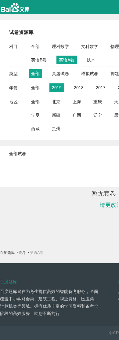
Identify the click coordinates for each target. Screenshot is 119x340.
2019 (57, 87)
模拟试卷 (89, 73)
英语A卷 (66, 59)
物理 (114, 46)
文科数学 (89, 46)
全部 (35, 46)
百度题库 (7, 252)
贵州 (56, 128)
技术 (91, 59)
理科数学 (60, 46)
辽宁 (97, 115)
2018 (79, 87)
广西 (77, 115)
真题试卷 (60, 73)
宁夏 (35, 115)
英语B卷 (39, 59)
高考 (22, 252)
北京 (56, 101)
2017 (101, 87)
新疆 (56, 115)
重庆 (97, 101)
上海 (77, 101)
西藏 (35, 128)
